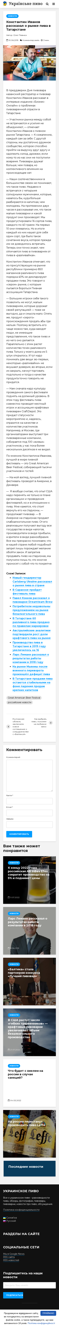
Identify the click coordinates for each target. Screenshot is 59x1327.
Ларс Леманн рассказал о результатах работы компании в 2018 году (31, 658)
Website (9, 819)
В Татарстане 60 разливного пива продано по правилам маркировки (31, 622)
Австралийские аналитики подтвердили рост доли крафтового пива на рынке (32, 634)
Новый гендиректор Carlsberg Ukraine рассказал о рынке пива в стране (32, 581)
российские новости (19, 702)
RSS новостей (11, 1260)
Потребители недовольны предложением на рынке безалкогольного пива (31, 610)
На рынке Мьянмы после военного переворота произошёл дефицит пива (31, 670)
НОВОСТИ (12, 16)
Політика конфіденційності (41, 1323)
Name (9, 795)
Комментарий (13, 757)
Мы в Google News (13, 1253)
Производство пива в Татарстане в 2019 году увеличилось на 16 (29, 646)
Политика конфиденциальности (21, 1209)
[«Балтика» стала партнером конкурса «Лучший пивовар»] (29, 981)
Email (9, 807)
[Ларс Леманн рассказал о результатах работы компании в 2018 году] (29, 931)
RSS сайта (9, 1257)
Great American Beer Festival (24, 697)
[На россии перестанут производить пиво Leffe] (29, 1134)
